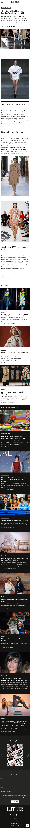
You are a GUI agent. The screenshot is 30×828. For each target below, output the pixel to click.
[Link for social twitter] (10, 815)
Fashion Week (6, 8)
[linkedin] (9, 26)
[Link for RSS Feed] (20, 815)
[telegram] (16, 26)
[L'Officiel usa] (15, 2)
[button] (28, 755)
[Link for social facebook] (13, 815)
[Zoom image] (15, 79)
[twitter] (12, 26)
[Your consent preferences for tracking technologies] (27, 825)
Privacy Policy (23, 797)
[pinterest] (7, 26)
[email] (2, 26)
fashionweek (5, 278)
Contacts (15, 818)
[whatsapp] (14, 26)
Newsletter (15, 821)
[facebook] (5, 26)
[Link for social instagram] (16, 815)
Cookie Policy (15, 825)
